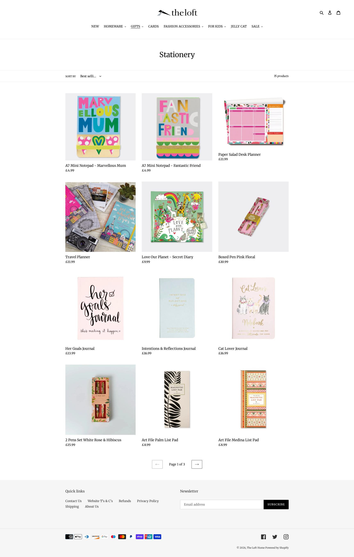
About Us (92, 506)
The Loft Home (256, 547)
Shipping (72, 506)
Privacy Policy (148, 501)
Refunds (125, 501)
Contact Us (73, 501)
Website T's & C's (100, 501)
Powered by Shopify (277, 547)
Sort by (70, 76)
